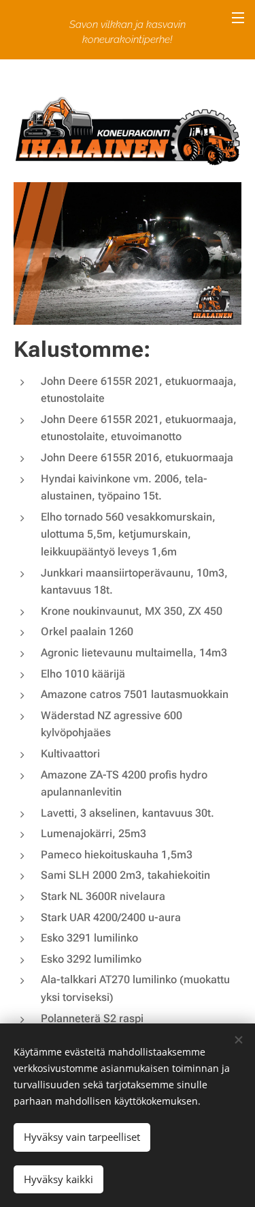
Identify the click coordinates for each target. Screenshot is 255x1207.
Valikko (238, 17)
